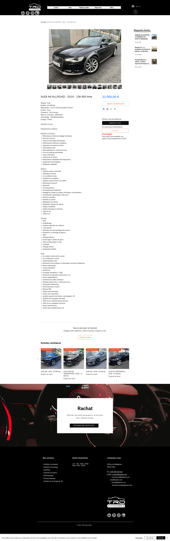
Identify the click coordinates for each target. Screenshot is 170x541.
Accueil (43, 22)
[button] (135, 12)
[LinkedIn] (23, 13)
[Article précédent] (38, 358)
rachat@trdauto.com (119, 482)
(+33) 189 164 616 (116, 472)
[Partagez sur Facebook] (104, 109)
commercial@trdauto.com (120, 477)
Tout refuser (150, 538)
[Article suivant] (132, 358)
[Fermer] (167, 537)
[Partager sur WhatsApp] (111, 109)
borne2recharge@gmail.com (122, 485)
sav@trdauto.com (116, 480)
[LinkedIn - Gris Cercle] (109, 515)
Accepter (161, 538)
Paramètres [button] (139, 538)
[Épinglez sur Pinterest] (107, 109)
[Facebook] (28, 13)
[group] (85, 364)
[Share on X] (115, 109)
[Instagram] (32, 13)
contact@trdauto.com (119, 474)
